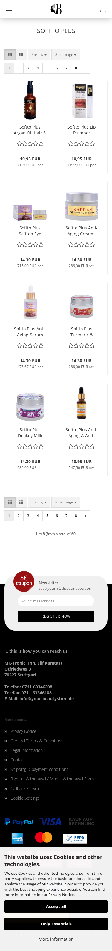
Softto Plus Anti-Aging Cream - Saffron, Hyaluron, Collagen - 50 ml (81, 231)
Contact (17, 760)
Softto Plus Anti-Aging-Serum (30, 331)
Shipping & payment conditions (39, 769)
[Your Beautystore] (56, 9)
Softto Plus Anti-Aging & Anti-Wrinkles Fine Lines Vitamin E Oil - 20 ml (82, 433)
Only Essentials (56, 924)
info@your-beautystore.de (46, 698)
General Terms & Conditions (36, 741)
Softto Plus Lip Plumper (81, 130)
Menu (9, 9)
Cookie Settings (25, 798)
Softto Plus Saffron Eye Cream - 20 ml (30, 231)
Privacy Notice (61, 894)
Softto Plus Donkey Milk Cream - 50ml (30, 433)
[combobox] (39, 54)
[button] (10, 54)
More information (56, 939)
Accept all (56, 906)
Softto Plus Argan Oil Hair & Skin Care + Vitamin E (30, 130)
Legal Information (26, 750)
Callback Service (25, 788)
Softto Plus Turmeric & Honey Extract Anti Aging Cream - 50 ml (81, 332)
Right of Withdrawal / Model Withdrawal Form (52, 779)
